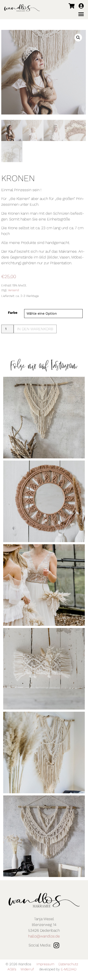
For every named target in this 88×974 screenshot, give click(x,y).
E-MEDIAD (68, 969)
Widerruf (27, 969)
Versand (13, 290)
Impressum (45, 964)
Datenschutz (68, 964)
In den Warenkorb (35, 329)
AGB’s (11, 969)
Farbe (12, 312)
